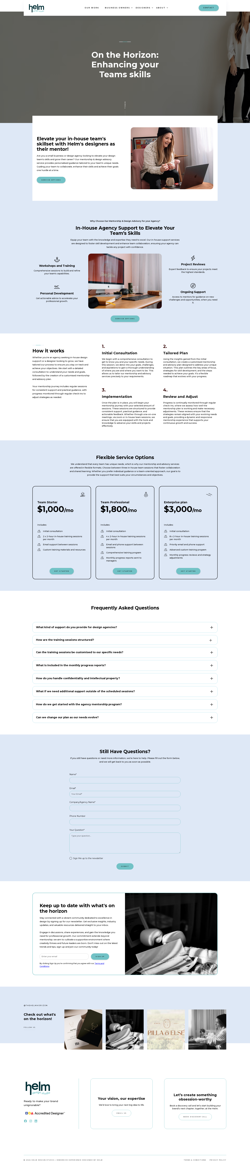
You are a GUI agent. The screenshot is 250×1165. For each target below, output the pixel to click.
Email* (72, 788)
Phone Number (77, 816)
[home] (43, 8)
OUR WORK (92, 8)
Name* (73, 774)
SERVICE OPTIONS (51, 180)
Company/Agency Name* (82, 802)
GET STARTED (61, 571)
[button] (117, 8)
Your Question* (76, 830)
